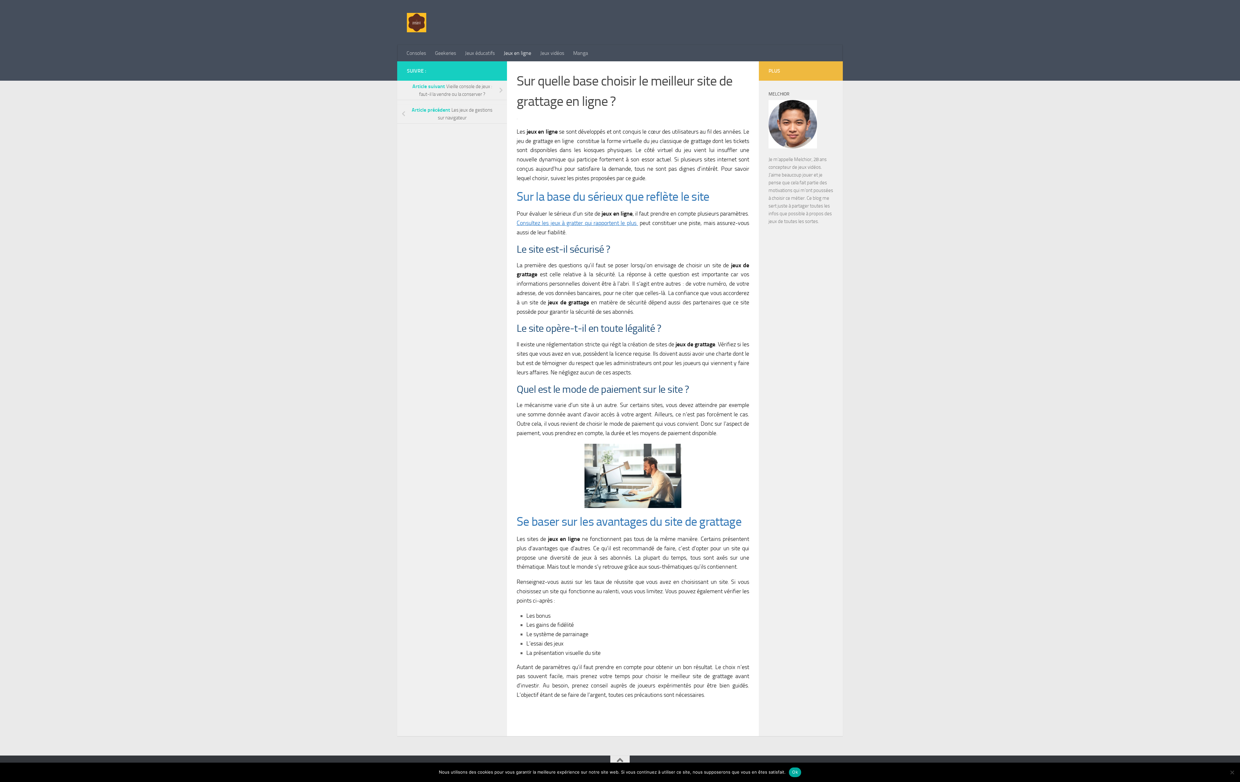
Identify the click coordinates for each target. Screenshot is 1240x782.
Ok (795, 772)
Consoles (416, 53)
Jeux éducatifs (480, 53)
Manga (580, 53)
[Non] (1232, 772)
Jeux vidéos (552, 53)
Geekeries (445, 53)
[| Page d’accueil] (416, 22)
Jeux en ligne (517, 53)
